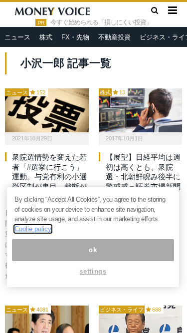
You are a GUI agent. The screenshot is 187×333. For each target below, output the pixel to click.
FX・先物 (75, 37)
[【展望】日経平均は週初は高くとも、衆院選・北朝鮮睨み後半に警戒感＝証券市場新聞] (141, 110)
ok (93, 250)
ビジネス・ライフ (122, 310)
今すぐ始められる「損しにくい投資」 (101, 22)
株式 (45, 37)
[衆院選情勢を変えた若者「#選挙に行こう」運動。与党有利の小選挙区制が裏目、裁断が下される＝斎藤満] (47, 110)
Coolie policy (32, 229)
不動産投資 (114, 37)
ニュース (17, 37)
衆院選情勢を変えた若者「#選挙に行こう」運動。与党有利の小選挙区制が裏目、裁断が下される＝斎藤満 (49, 176)
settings (92, 271)
